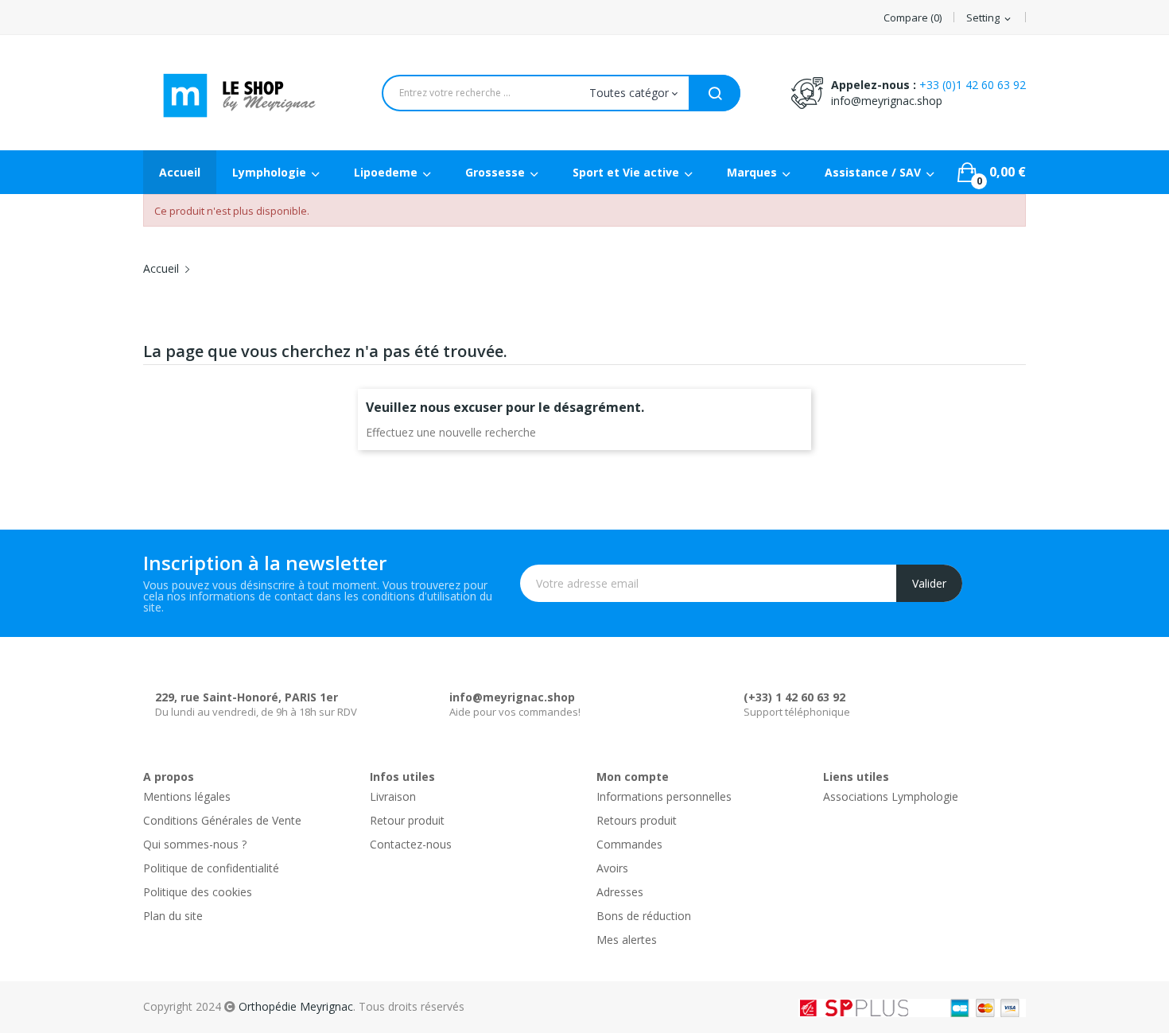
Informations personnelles (664, 796)
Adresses (619, 891)
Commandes (629, 844)
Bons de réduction (643, 915)
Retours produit (636, 820)
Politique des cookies (197, 891)
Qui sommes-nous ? (195, 844)
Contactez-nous (411, 844)
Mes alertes (626, 939)
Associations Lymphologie (890, 796)
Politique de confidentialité (211, 868)
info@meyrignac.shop (886, 100)
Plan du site (173, 915)
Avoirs (612, 868)
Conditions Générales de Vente (222, 820)
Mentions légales (187, 796)
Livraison (393, 796)
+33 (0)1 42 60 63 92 (972, 84)
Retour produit (407, 820)
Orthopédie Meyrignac (296, 1006)
